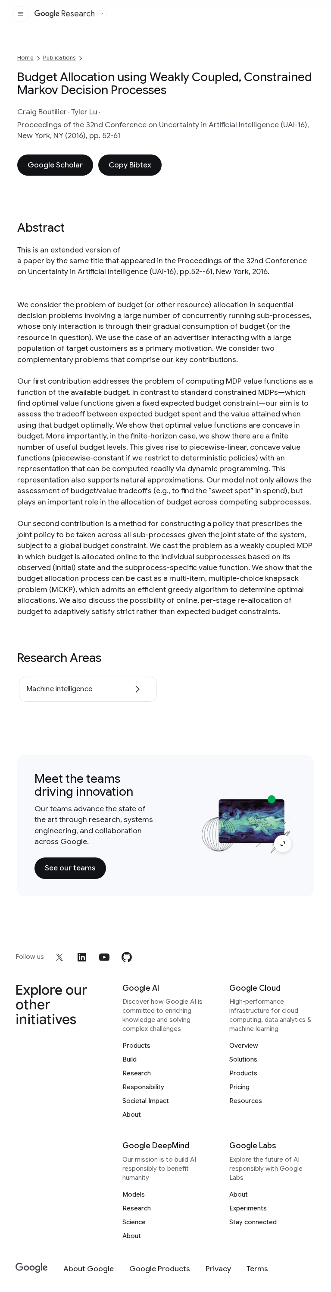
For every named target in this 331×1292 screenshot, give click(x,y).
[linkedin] (82, 957)
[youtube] (104, 957)
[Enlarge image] (282, 843)
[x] (59, 957)
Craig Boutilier (42, 112)
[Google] (32, 1268)
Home (25, 57)
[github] (126, 957)
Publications (59, 57)
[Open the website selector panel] (102, 13)
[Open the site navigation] (20, 14)
